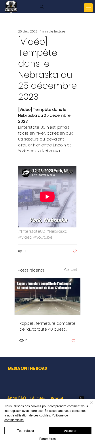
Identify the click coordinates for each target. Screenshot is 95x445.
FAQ (22, 398)
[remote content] (47, 197)
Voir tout (70, 269)
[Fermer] (89, 405)
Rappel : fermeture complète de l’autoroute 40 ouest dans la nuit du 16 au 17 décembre (47, 326)
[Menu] (88, 7)
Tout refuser (25, 430)
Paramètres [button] (47, 438)
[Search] (41, 6)
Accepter (70, 430)
